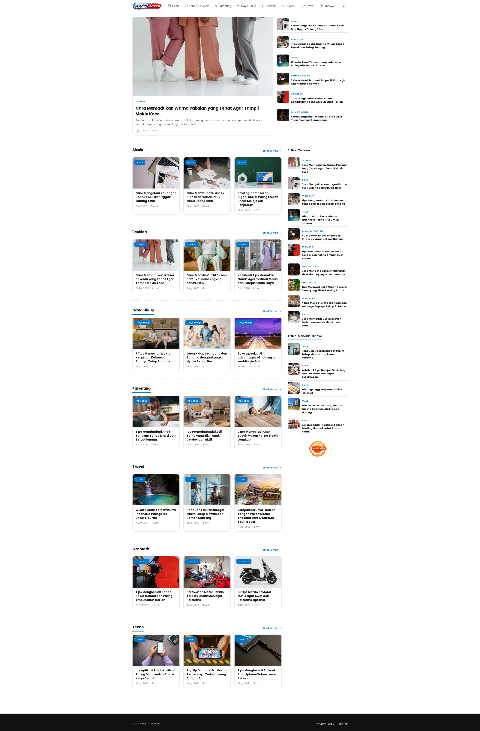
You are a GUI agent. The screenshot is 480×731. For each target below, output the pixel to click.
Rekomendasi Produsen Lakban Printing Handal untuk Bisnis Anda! (323, 428)
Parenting (297, 39)
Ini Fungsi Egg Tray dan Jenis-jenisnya (322, 391)
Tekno (139, 639)
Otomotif (297, 94)
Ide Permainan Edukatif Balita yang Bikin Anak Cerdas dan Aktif (204, 435)
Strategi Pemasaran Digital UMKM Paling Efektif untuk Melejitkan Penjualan (258, 199)
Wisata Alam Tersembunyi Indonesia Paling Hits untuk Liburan (316, 63)
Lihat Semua (270, 151)
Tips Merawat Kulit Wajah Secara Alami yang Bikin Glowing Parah (324, 288)
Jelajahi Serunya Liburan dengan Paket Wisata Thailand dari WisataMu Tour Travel (256, 516)
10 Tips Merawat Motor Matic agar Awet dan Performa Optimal (254, 596)
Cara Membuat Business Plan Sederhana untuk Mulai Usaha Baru (205, 197)
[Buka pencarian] (344, 6)
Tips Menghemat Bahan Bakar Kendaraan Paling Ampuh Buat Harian (317, 100)
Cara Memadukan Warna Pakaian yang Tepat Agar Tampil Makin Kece (197, 111)
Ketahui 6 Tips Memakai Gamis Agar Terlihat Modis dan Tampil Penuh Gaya (258, 279)
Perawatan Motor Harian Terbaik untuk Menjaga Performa (205, 596)
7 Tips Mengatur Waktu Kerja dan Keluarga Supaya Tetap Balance (153, 357)
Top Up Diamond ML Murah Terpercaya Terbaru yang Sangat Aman (206, 674)
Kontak (343, 724)
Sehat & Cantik (300, 112)
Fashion (140, 101)
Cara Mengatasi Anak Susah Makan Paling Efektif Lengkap (258, 435)
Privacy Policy (325, 724)
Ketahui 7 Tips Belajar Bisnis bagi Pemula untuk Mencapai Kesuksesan (324, 373)
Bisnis (294, 21)
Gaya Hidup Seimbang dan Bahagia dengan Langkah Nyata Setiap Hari (207, 357)
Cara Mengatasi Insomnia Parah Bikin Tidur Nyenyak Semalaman (316, 118)
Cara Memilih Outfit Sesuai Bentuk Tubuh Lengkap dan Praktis (207, 279)
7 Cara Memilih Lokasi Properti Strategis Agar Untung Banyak (318, 82)
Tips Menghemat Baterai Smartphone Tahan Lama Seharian (257, 674)
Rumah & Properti (301, 75)
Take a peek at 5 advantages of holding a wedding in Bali (256, 357)
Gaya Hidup (143, 322)
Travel (295, 57)
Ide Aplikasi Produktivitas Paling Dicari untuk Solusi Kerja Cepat (155, 674)
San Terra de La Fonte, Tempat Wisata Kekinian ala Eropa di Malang (323, 409)
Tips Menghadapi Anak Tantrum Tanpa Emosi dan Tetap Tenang (317, 45)
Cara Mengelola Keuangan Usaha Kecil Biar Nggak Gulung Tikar (317, 27)
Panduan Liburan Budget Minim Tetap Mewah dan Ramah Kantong (205, 514)
